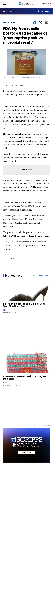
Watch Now (45, 4)
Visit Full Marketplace (41, 275)
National (9, 22)
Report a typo (10, 258)
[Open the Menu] (4, 4)
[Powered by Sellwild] (46, 426)
